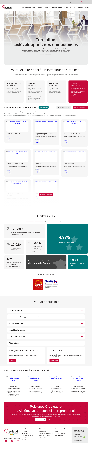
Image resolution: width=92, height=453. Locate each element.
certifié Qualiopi (30, 221)
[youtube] (18, 440)
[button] (46, 310)
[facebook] (6, 440)
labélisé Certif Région (40, 221)
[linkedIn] (12, 440)
